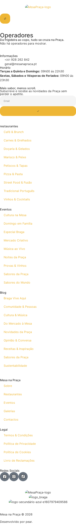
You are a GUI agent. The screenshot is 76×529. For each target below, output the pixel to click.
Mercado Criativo (16, 240)
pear (29, 522)
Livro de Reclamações (19, 460)
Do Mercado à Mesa (18, 323)
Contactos (11, 419)
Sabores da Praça (16, 274)
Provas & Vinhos (15, 265)
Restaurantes (13, 394)
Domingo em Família (18, 223)
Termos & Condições (18, 435)
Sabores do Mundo (17, 282)
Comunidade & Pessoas (20, 306)
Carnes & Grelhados (17, 140)
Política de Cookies (17, 452)
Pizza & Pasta (13, 174)
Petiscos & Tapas (15, 165)
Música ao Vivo (14, 249)
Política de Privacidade (20, 443)
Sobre (8, 386)
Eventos (9, 402)
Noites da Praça (15, 257)
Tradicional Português (19, 191)
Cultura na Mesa (15, 215)
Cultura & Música (15, 315)
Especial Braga (14, 232)
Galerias (9, 411)
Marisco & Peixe (15, 157)
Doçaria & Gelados (17, 149)
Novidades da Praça (18, 332)
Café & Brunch (14, 132)
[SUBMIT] (38, 111)
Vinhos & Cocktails (17, 199)
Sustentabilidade (15, 365)
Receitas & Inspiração (19, 349)
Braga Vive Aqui (15, 298)
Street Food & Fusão (18, 182)
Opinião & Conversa (17, 340)
